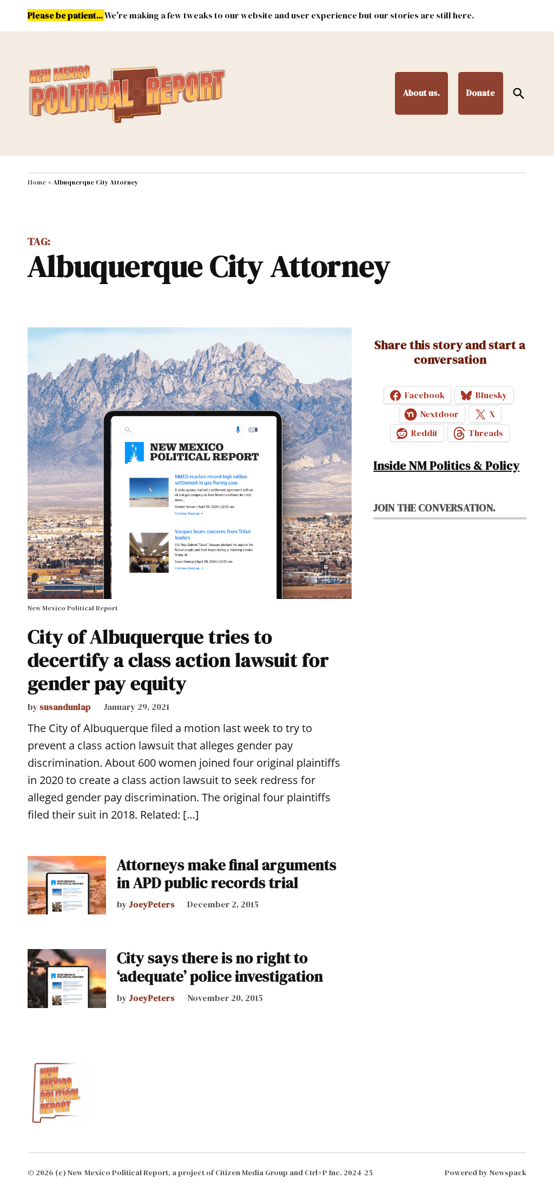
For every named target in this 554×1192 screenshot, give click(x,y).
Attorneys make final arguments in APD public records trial (227, 873)
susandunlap (65, 707)
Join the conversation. (434, 507)
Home (37, 182)
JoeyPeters (152, 904)
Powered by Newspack (485, 1172)
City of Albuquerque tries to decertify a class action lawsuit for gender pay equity (178, 659)
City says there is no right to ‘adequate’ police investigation (220, 966)
